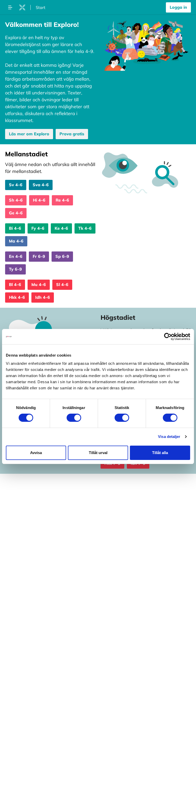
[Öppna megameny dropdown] (10, 7)
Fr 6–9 (39, 256)
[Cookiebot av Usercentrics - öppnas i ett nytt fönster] (167, 336)
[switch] (74, 418)
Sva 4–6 (41, 184)
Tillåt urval (98, 452)
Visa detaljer (169, 436)
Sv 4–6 (15, 184)
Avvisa (36, 452)
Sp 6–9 (62, 256)
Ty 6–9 (15, 269)
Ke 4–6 (61, 228)
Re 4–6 (62, 200)
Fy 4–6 (37, 228)
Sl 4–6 (62, 284)
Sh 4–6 (16, 200)
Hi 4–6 (39, 200)
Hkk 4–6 (17, 297)
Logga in (178, 7)
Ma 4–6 (16, 241)
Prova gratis (71, 133)
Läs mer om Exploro (29, 133)
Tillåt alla (160, 452)
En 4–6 (15, 256)
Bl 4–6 (15, 284)
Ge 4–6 (16, 212)
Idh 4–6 (42, 297)
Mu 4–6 (38, 284)
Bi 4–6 (15, 228)
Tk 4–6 (85, 228)
